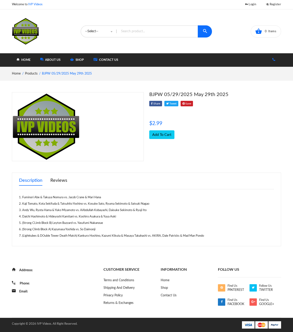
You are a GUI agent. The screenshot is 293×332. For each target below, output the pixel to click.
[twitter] (253, 288)
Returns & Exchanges (118, 303)
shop (79, 60)
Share (156, 103)
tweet (172, 103)
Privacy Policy (113, 295)
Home (165, 280)
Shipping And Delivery (119, 287)
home (25, 60)
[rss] (221, 288)
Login (252, 4)
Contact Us (108, 60)
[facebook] (221, 302)
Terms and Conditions (118, 280)
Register (275, 4)
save (188, 103)
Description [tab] (30, 180)
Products (31, 73)
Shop (164, 287)
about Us (52, 60)
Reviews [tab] (58, 180)
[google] (253, 302)
